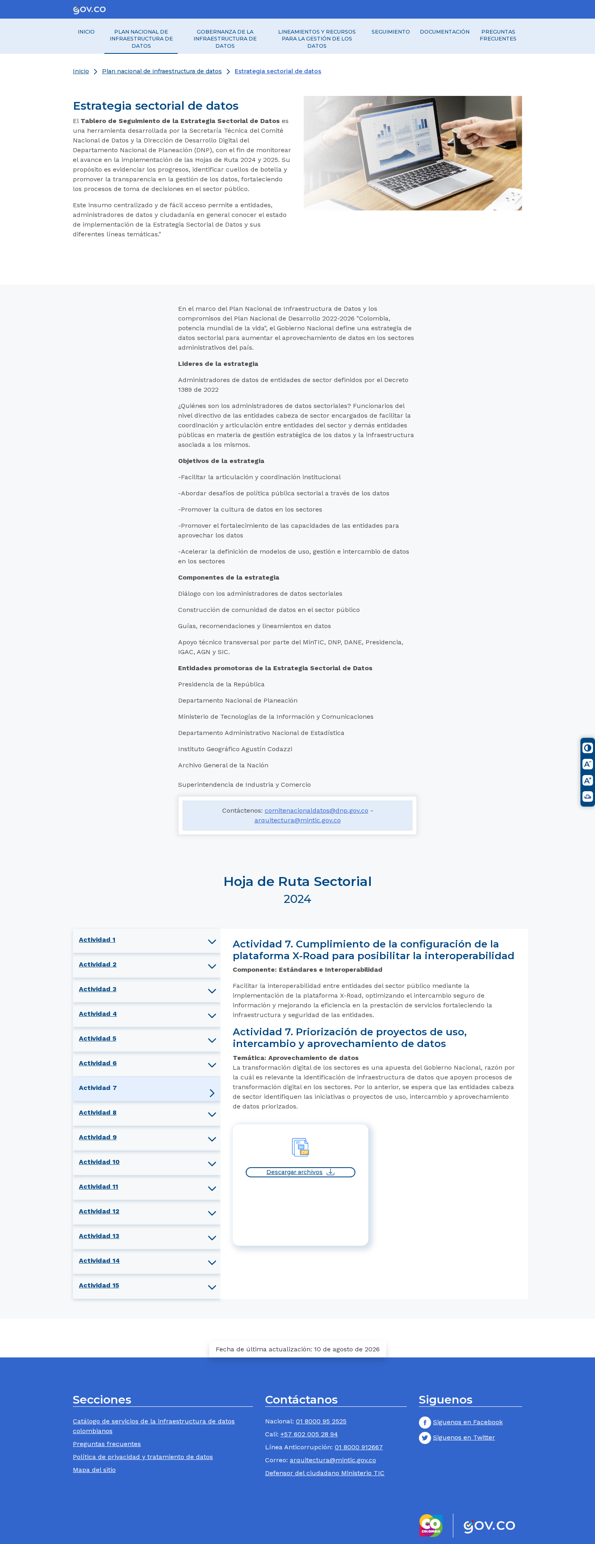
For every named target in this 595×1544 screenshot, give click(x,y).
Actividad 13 (99, 1236)
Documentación (445, 32)
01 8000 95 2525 (321, 1421)
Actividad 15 (99, 1285)
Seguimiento (391, 32)
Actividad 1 (97, 939)
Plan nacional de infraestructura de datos (141, 39)
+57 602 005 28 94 (309, 1434)
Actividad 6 (98, 1063)
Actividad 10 (99, 1162)
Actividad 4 (98, 1013)
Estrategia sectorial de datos (278, 71)
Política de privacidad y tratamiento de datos (143, 1457)
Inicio (86, 32)
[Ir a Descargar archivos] (300, 1147)
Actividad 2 (98, 964)
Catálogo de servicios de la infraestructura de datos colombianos (154, 1426)
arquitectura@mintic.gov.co (298, 820)
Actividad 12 (99, 1211)
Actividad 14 (99, 1260)
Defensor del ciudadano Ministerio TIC (325, 1473)
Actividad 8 (98, 1112)
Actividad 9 (98, 1137)
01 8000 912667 (359, 1447)
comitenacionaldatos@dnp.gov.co (316, 810)
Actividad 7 (98, 1088)
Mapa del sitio (94, 1470)
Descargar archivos (294, 1172)
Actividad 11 (98, 1186)
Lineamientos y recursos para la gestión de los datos (317, 39)
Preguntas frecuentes (498, 35)
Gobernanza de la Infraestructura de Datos (225, 39)
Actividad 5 (97, 1038)
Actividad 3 (98, 989)
